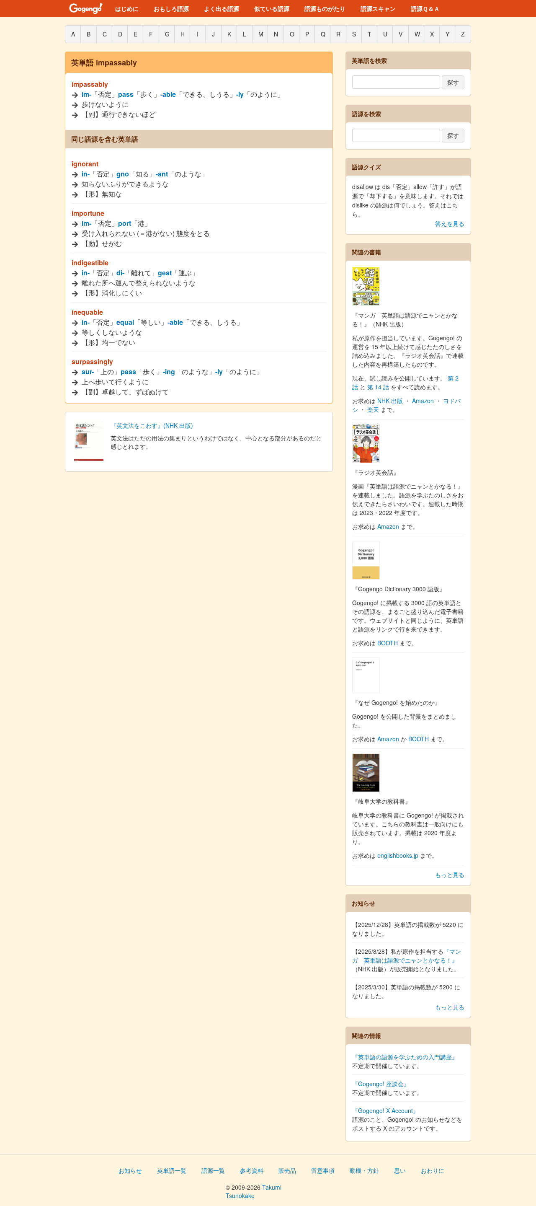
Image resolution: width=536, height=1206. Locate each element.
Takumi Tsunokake (253, 1191)
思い (400, 1170)
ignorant (85, 163)
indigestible (90, 262)
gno (122, 174)
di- (120, 272)
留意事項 (323, 1170)
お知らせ (130, 1170)
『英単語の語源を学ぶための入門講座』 (405, 1057)
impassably (90, 84)
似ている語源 (271, 8)
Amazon (423, 400)
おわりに (432, 1170)
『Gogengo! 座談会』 (381, 1083)
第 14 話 (378, 387)
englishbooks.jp (397, 855)
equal (125, 322)
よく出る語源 (221, 8)
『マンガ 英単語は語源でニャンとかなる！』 (406, 955)
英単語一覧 (171, 1170)
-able (168, 94)
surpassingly (92, 361)
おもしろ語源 (171, 8)
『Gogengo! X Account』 (385, 1110)
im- (86, 94)
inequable (87, 312)
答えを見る (449, 223)
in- (86, 174)
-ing (169, 371)
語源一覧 (213, 1170)
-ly (240, 94)
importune (88, 213)
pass (126, 94)
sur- (88, 371)
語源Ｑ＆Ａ (425, 8)
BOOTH (387, 643)
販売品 (287, 1170)
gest (165, 272)
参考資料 (251, 1170)
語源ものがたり (324, 8)
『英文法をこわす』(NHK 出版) (152, 425)
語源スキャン (378, 8)
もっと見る (449, 874)
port (124, 223)
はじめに (127, 8)
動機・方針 (364, 1170)
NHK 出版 (390, 400)
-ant (162, 174)
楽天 (373, 409)
